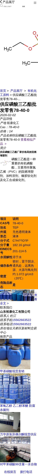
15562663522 (21, 320)
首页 (3, 90)
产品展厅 (16, 90)
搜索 (23, 6)
